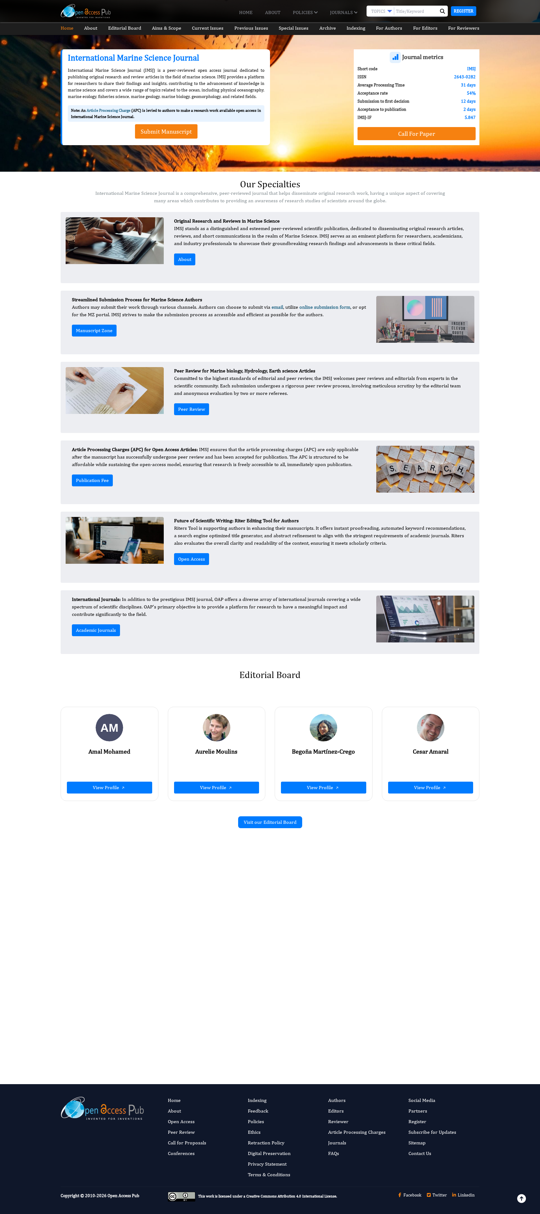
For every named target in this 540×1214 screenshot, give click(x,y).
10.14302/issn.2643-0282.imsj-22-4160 (200, 1030)
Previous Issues (251, 28)
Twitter (439, 1194)
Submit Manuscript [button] (166, 131)
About (272, 12)
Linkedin (466, 1194)
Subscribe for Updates (432, 1132)
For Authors (389, 28)
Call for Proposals (187, 1143)
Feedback (258, 1111)
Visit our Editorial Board (270, 822)
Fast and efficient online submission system (232, 1042)
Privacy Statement (267, 1164)
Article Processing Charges (357, 1132)
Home (245, 12)
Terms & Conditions (269, 1174)
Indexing (356, 28)
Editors (336, 1111)
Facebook (411, 1194)
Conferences (181, 1153)
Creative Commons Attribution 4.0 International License (291, 1196)
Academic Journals (96, 630)
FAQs (333, 1153)
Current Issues (207, 28)
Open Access (191, 559)
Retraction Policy (266, 1143)
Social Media (421, 1100)
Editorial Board (124, 28)
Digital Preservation (269, 1153)
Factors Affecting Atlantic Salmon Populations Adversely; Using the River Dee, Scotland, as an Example (418, 1004)
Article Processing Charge (108, 110)
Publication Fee (92, 480)
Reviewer (338, 1121)
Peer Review (191, 409)
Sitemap (417, 1143)
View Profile (106, 787)
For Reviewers (463, 28)
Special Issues (293, 28)
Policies (303, 12)
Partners (417, 1111)
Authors (337, 1100)
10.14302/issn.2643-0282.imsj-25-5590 (200, 948)
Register (463, 10)
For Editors (425, 28)
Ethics (254, 1132)
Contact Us (419, 1153)
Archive (327, 28)
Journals (342, 12)
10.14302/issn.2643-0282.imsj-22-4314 (414, 934)
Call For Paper (416, 133)
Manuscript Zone (94, 330)
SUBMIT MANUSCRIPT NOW (332, 1042)
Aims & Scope (166, 28)
